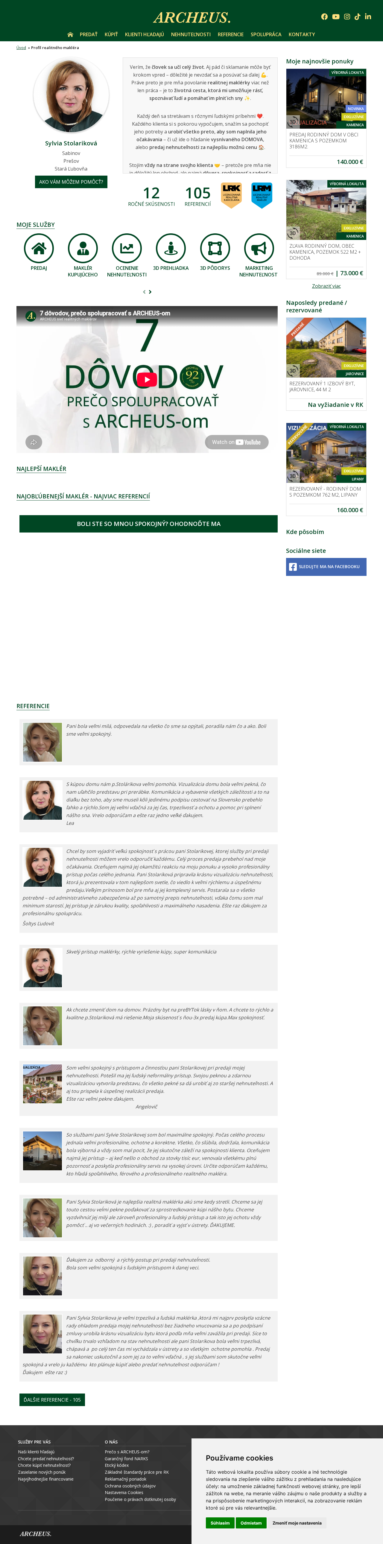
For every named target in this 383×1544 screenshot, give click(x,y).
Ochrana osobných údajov (130, 1486)
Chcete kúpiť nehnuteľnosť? (44, 1465)
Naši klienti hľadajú (36, 1452)
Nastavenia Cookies (124, 1492)
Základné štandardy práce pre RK (137, 1472)
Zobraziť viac (326, 286)
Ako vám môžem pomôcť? (71, 182)
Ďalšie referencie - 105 (52, 1400)
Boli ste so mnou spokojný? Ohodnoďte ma (149, 524)
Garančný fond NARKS (126, 1458)
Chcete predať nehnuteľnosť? (46, 1458)
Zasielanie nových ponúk (42, 1472)
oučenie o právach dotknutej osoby (141, 1499)
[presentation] (144, 292)
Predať (89, 34)
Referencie (231, 34)
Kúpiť (111, 34)
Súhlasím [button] (220, 1522)
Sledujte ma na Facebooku (329, 566)
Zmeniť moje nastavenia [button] (297, 1522)
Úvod (70, 34)
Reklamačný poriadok (125, 1479)
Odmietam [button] (251, 1522)
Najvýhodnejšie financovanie (46, 1479)
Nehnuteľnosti (191, 34)
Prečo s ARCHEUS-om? (127, 1452)
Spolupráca (266, 34)
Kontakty (302, 34)
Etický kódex (117, 1465)
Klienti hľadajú (144, 34)
